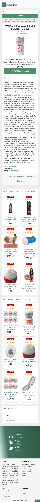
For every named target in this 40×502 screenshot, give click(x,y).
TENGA (11, 168)
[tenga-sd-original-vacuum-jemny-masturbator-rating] (29, 308)
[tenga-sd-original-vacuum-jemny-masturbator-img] (29, 317)
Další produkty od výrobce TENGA (16, 300)
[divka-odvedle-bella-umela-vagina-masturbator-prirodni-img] (29, 275)
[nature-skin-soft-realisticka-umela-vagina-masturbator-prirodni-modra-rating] (29, 232)
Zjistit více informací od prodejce (21, 176)
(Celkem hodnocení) (20, 33)
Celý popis (31, 64)
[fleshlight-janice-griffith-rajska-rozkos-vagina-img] (10, 240)
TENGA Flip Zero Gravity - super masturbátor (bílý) (29, 395)
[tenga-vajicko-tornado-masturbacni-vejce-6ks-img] (10, 383)
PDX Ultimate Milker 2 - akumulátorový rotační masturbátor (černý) (29, 219)
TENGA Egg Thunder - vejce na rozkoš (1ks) (10, 360)
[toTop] (37, 501)
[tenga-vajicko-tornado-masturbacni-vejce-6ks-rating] (10, 375)
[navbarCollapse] (35, 4)
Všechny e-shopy (26, 471)
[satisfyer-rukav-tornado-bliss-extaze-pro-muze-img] (10, 208)
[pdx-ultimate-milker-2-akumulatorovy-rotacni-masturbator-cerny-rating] (29, 200)
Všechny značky (26, 469)
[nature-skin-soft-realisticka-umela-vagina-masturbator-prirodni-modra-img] (29, 240)
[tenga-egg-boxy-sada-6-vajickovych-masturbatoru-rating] (10, 308)
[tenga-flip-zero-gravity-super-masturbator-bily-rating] (29, 375)
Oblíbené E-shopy (10, 408)
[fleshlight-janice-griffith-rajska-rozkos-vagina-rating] (10, 232)
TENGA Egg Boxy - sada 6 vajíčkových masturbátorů (10, 327)
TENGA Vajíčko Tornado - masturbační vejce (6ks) (10, 394)
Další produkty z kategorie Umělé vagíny (19, 191)
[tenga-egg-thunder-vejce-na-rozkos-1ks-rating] (10, 342)
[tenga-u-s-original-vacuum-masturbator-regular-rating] (10, 267)
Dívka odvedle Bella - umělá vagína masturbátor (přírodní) (29, 286)
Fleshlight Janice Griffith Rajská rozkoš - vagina (10, 252)
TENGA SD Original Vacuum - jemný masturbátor (29, 329)
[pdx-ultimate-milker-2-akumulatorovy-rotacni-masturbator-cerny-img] (29, 208)
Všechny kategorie (27, 466)
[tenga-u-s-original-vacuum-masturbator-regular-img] (10, 275)
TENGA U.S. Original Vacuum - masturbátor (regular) (10, 286)
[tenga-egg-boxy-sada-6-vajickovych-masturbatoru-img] (10, 316)
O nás (23, 491)
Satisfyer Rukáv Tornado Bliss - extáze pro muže (10, 219)
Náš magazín (5, 491)
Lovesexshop (14, 171)
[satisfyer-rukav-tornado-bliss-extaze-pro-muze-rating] (10, 200)
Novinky (24, 473)
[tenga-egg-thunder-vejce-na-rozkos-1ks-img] (10, 350)
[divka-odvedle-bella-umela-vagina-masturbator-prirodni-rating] (29, 267)
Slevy (23, 475)
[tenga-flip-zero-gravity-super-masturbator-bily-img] (29, 383)
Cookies (24, 493)
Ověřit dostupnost (21, 71)
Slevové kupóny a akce (28, 464)
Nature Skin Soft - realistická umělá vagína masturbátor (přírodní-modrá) (29, 253)
